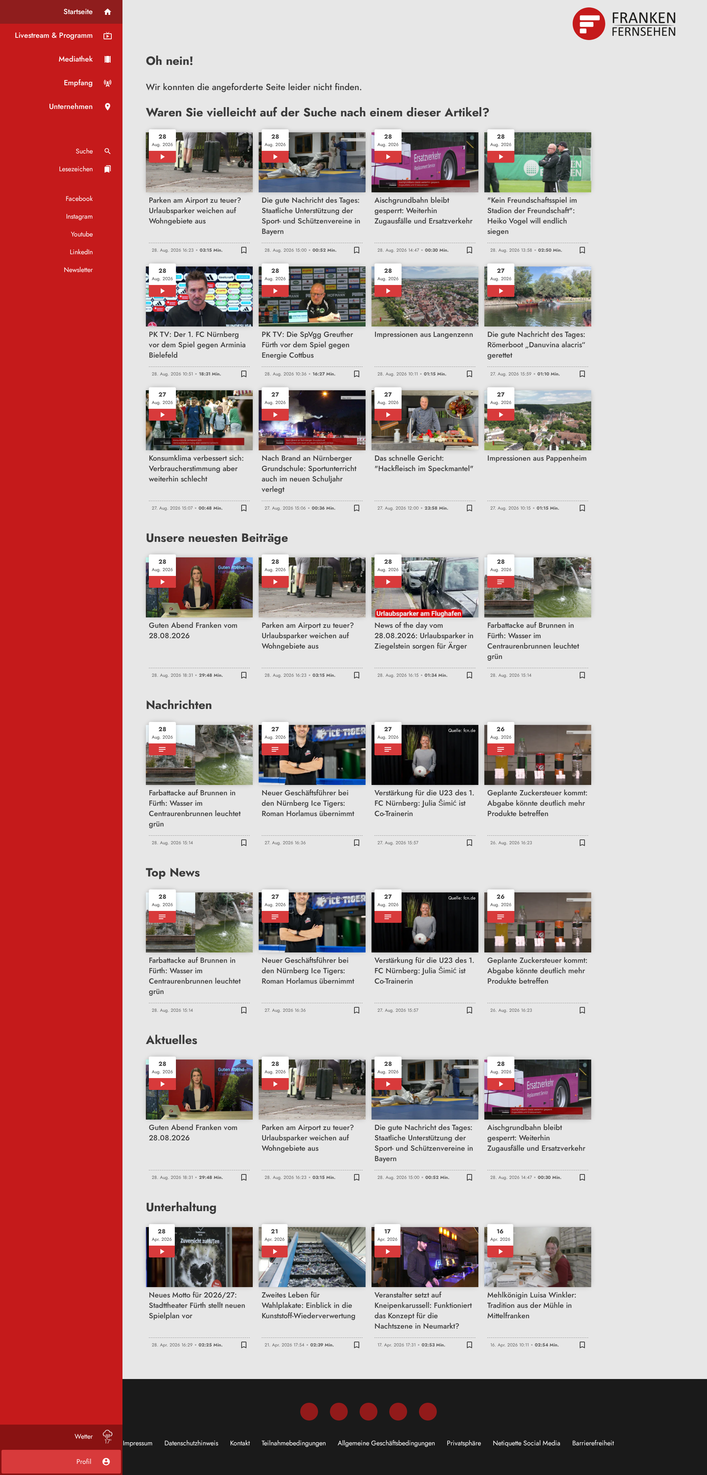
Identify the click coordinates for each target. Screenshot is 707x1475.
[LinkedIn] (398, 1412)
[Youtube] (368, 1412)
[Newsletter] (428, 1412)
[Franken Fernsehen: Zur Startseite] (625, 23)
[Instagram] (339, 1412)
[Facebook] (309, 1412)
